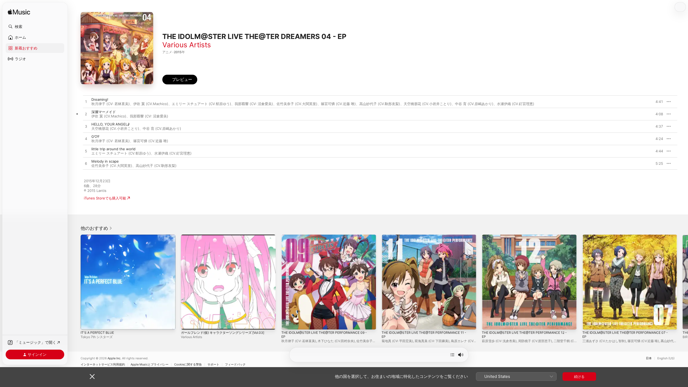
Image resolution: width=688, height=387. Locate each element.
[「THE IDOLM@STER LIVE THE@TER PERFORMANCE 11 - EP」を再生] (388, 323)
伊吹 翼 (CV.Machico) (150, 104)
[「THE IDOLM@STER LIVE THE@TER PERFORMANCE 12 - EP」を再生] (489, 323)
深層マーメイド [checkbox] (103, 112)
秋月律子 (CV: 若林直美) (110, 104)
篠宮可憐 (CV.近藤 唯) (338, 104)
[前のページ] (75, 282)
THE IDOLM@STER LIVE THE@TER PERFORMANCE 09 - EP (327, 239)
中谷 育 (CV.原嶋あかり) (474, 104)
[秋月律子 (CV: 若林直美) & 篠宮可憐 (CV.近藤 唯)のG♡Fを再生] (86, 139)
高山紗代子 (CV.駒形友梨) (379, 104)
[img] (19, 12)
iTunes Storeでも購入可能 (105, 198)
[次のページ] (682, 282)
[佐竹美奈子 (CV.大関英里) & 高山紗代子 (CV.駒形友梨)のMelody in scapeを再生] (86, 163)
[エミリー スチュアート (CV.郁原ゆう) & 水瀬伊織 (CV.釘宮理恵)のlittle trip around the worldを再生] (86, 151)
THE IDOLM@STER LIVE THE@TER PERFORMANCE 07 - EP (628, 239)
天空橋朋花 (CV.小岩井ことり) (428, 104)
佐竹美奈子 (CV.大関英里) (297, 104)
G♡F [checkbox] (95, 136)
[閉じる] (92, 376)
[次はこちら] (452, 355)
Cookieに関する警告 (188, 364)
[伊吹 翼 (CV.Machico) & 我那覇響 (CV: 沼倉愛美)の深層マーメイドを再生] (86, 114)
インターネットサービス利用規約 (103, 364)
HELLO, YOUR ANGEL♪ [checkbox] (110, 124)
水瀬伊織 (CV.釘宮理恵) (515, 104)
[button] (35, 26)
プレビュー (656, 101)
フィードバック (235, 364)
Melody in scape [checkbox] (105, 161)
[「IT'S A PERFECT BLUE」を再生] (87, 323)
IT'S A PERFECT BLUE (98, 237)
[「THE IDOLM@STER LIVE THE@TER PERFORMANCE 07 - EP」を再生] (589, 323)
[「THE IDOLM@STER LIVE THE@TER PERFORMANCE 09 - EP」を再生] (288, 323)
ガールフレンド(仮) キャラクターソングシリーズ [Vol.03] (226, 237)
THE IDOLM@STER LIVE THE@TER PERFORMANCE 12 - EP (528, 239)
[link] (96, 228)
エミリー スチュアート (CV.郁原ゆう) (201, 104)
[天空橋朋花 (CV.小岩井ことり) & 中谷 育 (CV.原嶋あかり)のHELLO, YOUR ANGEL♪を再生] (86, 126)
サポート (213, 364)
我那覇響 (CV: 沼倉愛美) (254, 104)
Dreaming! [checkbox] (99, 99)
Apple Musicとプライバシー (150, 364)
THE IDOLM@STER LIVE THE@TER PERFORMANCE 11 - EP (427, 239)
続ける (579, 376)
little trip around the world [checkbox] (113, 149)
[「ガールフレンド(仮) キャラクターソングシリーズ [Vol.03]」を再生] (188, 323)
